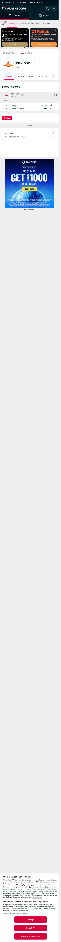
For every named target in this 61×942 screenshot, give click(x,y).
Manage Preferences (30, 936)
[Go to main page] (16, 8)
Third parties (37, 898)
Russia (28, 54)
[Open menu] (54, 8)
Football (11, 54)
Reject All (30, 928)
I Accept (30, 920)
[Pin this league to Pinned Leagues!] (33, 63)
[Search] (47, 8)
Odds (21, 77)
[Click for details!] (29, 108)
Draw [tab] (7, 119)
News (31, 77)
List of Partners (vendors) (15, 913)
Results (43, 77)
